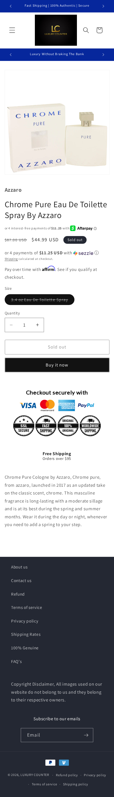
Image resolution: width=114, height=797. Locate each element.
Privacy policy (24, 621)
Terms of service (26, 607)
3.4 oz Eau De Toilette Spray (43, 300)
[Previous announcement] (11, 6)
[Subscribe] (86, 735)
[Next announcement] (103, 6)
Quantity (12, 313)
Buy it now (57, 365)
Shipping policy (75, 784)
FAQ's (16, 661)
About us (19, 567)
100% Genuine (25, 647)
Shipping (11, 259)
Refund (18, 594)
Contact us (21, 580)
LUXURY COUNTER (34, 775)
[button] (12, 30)
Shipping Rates (25, 634)
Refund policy (67, 775)
